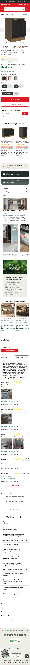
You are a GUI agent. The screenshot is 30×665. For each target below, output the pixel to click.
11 (22, 42)
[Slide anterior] (2, 30)
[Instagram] (5, 635)
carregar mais (15, 485)
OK (25, 113)
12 (23, 42)
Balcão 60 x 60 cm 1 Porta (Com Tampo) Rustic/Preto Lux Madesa (17, 14)
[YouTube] (11, 635)
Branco (16, 93)
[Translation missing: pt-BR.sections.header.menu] (2, 9)
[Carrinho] (27, 9)
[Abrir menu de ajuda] (27, 656)
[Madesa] (5, 4)
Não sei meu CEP (23, 117)
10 (20, 42)
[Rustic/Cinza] (15, 78)
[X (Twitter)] (21, 635)
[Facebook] (8, 635)
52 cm (9, 86)
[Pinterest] (15, 635)
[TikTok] (25, 635)
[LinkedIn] (18, 635)
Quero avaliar (9, 350)
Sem (21, 86)
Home (2, 14)
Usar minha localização (11, 117)
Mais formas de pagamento (7, 71)
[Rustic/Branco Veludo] (9, 78)
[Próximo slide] (28, 30)
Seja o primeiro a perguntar (15, 501)
